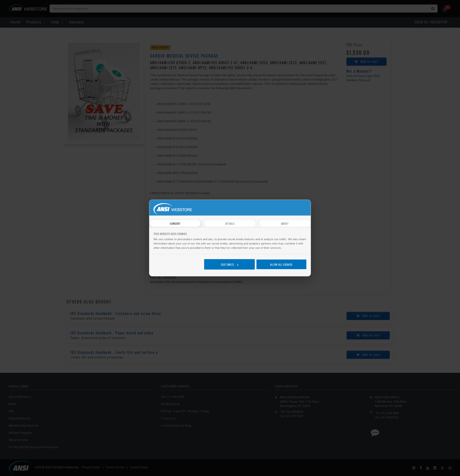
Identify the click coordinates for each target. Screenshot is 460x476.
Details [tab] (229, 223)
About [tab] (285, 223)
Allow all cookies (281, 264)
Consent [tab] (175, 223)
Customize (227, 264)
